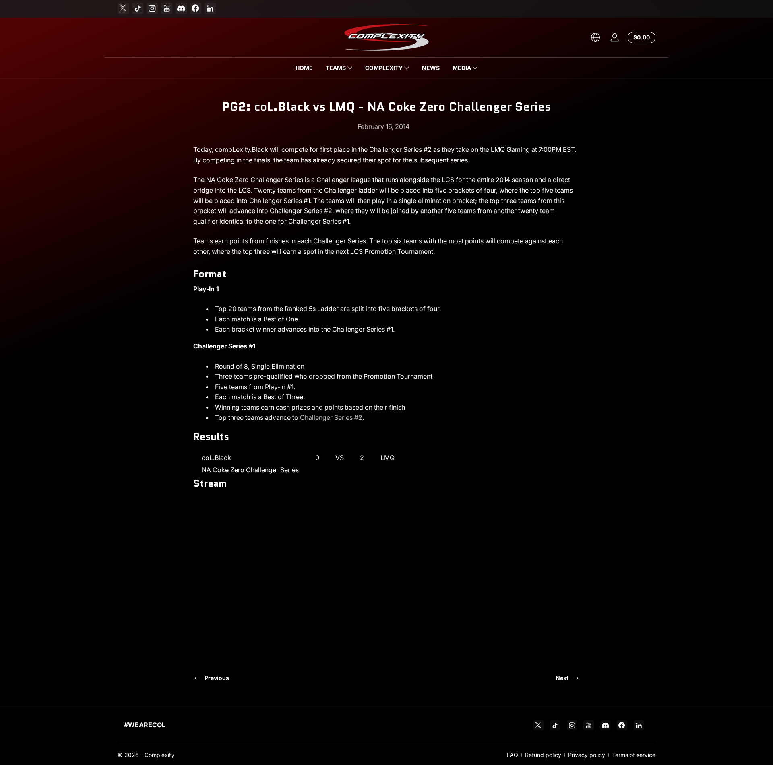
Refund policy (543, 754)
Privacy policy (586, 754)
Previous (217, 677)
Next (562, 677)
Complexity (159, 754)
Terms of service (633, 754)
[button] (595, 37)
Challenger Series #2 (331, 417)
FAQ (512, 754)
